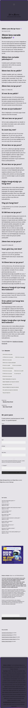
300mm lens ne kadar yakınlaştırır (9, 362)
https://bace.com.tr (17, 480)
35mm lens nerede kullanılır (8, 368)
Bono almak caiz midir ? (6, 514)
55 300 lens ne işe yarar (7, 373)
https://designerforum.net (6, 480)
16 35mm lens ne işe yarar (8, 357)
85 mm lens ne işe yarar (7, 376)
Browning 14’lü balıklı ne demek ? (8, 528)
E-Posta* (3, 446)
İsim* (3, 439)
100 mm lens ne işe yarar (7, 354)
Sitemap (11, 482)
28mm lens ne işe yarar (7, 359)
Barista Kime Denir (8, 402)
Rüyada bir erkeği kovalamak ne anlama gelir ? (11, 517)
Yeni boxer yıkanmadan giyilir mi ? (8, 500)
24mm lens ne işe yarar (19, 357)
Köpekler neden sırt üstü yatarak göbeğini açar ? (11, 531)
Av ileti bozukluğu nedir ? (7, 511)
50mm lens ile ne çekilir (18, 370)
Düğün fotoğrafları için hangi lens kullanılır (11, 381)
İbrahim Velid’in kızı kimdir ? (7, 521)
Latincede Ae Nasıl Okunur (7, 632)
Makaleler (7, 350)
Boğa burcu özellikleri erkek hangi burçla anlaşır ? (11, 507)
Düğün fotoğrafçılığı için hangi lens (9, 379)
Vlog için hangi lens (6, 392)
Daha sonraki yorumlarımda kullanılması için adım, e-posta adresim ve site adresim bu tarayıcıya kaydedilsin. (13, 461)
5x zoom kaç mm (17, 373)
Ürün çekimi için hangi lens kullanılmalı (10, 390)
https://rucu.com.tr (4, 482)
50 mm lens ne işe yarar (7, 370)
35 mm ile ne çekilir (6, 365)
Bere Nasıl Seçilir (7, 407)
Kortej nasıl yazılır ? (5, 504)
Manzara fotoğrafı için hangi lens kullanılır (11, 387)
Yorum (3, 423)
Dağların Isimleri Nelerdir (6, 641)
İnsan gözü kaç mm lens (7, 384)
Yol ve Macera (14, 14)
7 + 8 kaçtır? (4, 465)
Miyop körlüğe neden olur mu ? (8, 524)
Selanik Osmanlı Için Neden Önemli (9, 637)
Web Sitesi (4, 452)
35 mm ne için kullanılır (16, 365)
